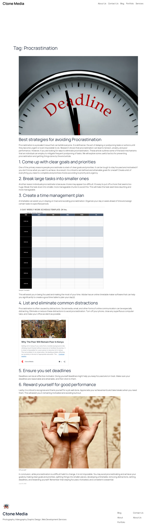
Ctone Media (13, 3)
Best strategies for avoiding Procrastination (60, 139)
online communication (106, 308)
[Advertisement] (73, 28)
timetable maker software (111, 294)
